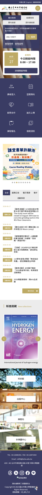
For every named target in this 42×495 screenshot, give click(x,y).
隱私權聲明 (16, 483)
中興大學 (22, 2)
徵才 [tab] (35, 192)
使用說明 (19, 43)
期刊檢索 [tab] (12, 22)
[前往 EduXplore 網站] (36, 489)
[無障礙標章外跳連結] (22, 478)
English (29, 2)
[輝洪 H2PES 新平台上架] (21, 162)
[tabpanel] (21, 244)
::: (0, 5)
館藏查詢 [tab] (30, 17)
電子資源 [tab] (26, 192)
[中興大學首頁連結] (14, 8)
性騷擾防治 (26, 483)
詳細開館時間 (21, 70)
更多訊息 (31, 291)
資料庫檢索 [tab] (30, 22)
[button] (12, 182)
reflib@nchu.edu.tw (24, 459)
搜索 (31, 36)
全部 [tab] (6, 192)
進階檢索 (9, 43)
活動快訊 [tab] (21, 198)
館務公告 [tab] (15, 192)
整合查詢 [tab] (12, 17)
